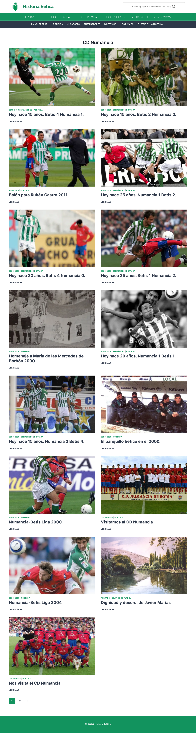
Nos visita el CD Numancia (35, 683)
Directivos (110, 24)
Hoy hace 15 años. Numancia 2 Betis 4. (46, 441)
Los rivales (127, 24)
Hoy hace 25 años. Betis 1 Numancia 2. (138, 275)
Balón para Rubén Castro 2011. (39, 194)
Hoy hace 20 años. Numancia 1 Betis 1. (138, 356)
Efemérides (26, 110)
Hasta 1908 (33, 17)
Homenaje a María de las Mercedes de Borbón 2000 (46, 358)
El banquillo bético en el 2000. (130, 441)
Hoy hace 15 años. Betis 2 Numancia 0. (138, 114)
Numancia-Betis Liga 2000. (36, 522)
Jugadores (73, 24)
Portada (38, 110)
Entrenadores (92, 24)
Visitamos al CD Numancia (127, 522)
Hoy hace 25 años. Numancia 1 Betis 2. (138, 194)
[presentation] (52, 77)
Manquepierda (39, 24)
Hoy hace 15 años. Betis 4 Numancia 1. (46, 114)
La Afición (57, 24)
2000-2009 (106, 110)
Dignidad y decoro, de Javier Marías (136, 602)
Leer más (15, 121)
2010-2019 (140, 17)
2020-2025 (162, 17)
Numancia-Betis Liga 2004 (35, 602)
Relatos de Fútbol (121, 598)
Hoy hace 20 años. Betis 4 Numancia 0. (47, 275)
